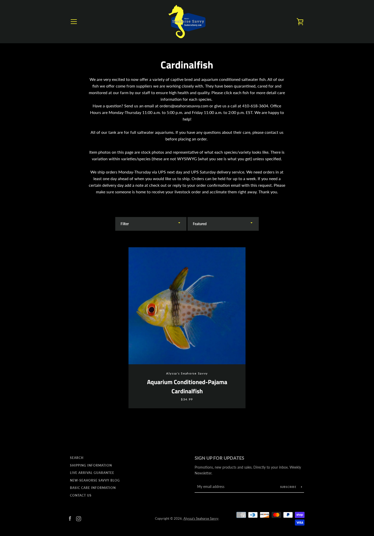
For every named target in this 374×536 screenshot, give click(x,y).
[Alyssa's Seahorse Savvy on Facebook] (70, 518)
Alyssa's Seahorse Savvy (201, 518)
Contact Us (81, 495)
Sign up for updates (219, 458)
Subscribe (288, 486)
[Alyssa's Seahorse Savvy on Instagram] (78, 518)
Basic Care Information (93, 488)
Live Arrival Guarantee (92, 473)
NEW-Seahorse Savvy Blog (95, 480)
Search (76, 458)
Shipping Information (91, 465)
